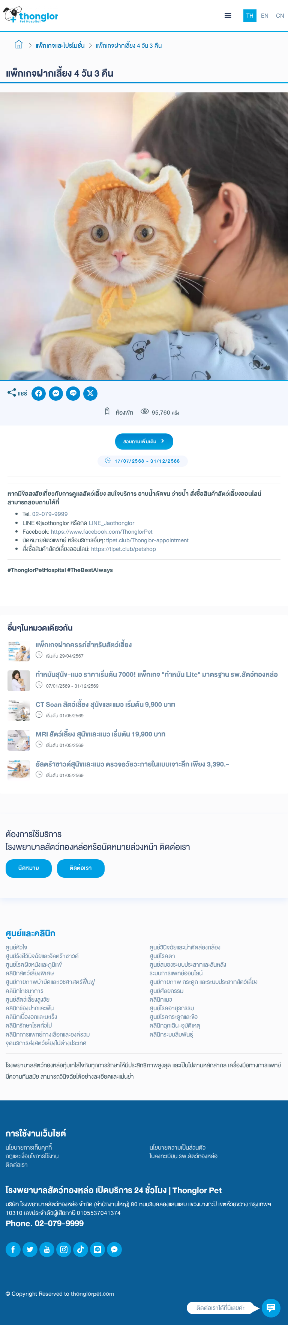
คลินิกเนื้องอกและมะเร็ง (31, 1017)
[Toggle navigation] (228, 16)
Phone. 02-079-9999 (45, 1223)
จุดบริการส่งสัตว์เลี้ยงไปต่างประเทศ (46, 1043)
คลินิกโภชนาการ (25, 991)
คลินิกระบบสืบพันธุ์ (171, 1034)
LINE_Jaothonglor (111, 523)
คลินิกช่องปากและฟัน (30, 1008)
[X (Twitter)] (90, 393)
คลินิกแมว (161, 1000)
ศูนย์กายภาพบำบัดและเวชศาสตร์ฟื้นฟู (50, 982)
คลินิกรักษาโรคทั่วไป (29, 1025)
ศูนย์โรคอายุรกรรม (172, 1008)
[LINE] (73, 393)
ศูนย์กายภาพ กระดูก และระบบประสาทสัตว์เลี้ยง (204, 982)
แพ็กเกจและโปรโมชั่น (60, 46)
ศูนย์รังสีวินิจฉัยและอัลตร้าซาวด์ (42, 956)
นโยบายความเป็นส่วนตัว (178, 1147)
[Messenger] (56, 393)
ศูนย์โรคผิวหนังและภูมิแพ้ (34, 965)
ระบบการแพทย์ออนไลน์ (176, 973)
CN (280, 16)
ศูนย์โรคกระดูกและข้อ (174, 1017)
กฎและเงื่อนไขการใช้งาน (32, 1156)
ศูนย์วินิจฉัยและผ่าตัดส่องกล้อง (185, 947)
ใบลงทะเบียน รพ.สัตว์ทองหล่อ (184, 1156)
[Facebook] (39, 393)
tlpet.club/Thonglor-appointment (147, 540)
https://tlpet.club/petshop (123, 549)
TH (250, 16)
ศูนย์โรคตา (162, 956)
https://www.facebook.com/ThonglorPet (102, 532)
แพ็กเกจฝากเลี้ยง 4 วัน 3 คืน (129, 46)
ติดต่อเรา (81, 868)
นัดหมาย (28, 868)
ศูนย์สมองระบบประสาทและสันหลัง (188, 965)
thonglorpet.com (92, 1294)
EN (264, 16)
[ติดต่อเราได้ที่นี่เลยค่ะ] (271, 1308)
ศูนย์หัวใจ (16, 947)
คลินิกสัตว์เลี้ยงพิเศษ (30, 973)
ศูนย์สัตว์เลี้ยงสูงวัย (28, 1000)
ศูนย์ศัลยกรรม (166, 991)
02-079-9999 (50, 514)
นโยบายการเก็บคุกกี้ (29, 1147)
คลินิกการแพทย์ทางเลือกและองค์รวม (48, 1034)
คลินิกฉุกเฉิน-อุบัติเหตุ (175, 1025)
